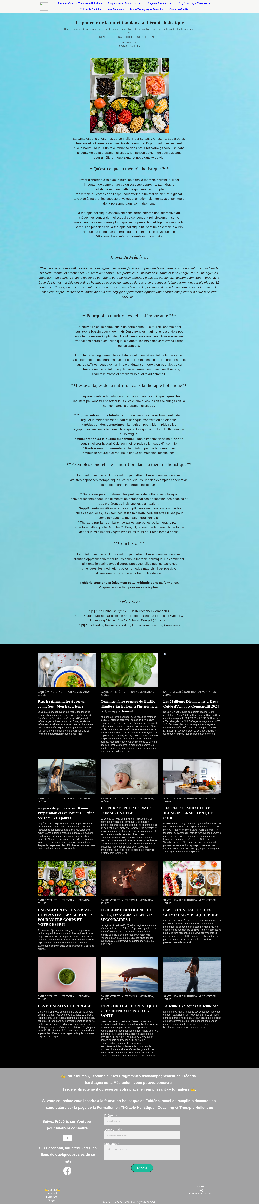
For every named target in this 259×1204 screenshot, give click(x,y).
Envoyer (142, 1167)
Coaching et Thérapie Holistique (185, 1107)
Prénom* (110, 1115)
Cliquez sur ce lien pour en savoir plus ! (129, 587)
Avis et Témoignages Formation (147, 9)
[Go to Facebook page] (67, 1171)
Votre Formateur (115, 9)
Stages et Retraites (157, 3)
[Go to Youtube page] (67, 1138)
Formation (52, 1196)
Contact (52, 1189)
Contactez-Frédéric (179, 9)
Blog (200, 1190)
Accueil (52, 1193)
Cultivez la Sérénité (90, 9)
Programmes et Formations (122, 3)
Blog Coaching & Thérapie (192, 3)
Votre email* (113, 1129)
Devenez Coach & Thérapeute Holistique (80, 3)
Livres (200, 1186)
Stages (52, 1200)
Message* (111, 1143)
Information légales (200, 1193)
